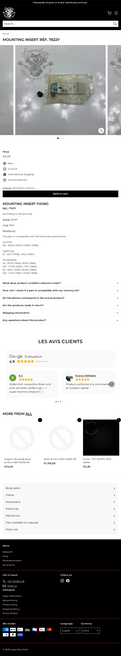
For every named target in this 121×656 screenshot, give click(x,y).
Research (8, 552)
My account (9, 565)
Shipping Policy (11, 609)
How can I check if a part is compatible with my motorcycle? (41, 290)
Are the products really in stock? (23, 305)
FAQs (5, 556)
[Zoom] (101, 130)
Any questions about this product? (24, 320)
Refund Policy (10, 600)
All (29, 414)
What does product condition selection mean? (32, 283)
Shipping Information (16, 312)
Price (6, 151)
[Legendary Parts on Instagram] (62, 580)
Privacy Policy (10, 604)
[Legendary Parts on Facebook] (67, 580)
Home (6, 34)
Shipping (7, 188)
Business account (12, 560)
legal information (12, 596)
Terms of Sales (10, 613)
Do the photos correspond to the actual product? (34, 297)
